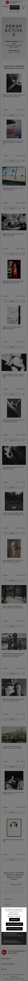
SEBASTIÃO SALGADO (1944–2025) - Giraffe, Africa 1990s (14, 234)
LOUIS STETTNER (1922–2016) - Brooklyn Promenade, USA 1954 (12, 747)
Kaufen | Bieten (5, 958)
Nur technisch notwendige (14, 924)
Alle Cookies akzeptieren (14, 928)
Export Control (14, 976)
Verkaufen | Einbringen (8, 963)
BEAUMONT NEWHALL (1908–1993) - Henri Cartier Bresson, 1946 (14, 700)
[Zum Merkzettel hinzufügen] (23, 115)
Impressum (6, 974)
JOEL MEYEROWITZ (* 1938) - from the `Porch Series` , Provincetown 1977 (13, 142)
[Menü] (17, 11)
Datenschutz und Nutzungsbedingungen (14, 978)
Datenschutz (10, 916)
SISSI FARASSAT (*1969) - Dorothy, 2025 (13, 840)
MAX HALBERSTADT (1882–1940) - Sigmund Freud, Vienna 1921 (13, 561)
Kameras (5, 6)
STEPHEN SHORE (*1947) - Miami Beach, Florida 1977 (13, 188)
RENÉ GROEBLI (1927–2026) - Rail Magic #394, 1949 (13, 468)
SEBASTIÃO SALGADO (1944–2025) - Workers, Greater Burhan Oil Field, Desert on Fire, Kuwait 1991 (14, 655)
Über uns (4, 969)
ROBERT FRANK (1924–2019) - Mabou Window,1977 (12, 327)
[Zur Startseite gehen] (14, 2)
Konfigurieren (14, 919)
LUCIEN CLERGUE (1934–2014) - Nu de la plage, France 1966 (14, 420)
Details (12, 115)
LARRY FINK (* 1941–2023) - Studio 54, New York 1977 (13, 793)
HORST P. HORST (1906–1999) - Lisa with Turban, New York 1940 (14, 95)
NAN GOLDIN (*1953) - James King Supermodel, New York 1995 (13, 282)
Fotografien (14, 6)
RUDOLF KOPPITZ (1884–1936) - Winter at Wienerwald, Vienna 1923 (13, 607)
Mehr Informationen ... (14, 914)
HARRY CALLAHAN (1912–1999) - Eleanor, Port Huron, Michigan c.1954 (13, 514)
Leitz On (23, 7)
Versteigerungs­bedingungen (17, 974)
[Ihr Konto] (10, 11)
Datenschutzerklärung (16, 884)
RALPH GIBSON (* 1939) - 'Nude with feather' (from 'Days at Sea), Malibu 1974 (14, 376)
